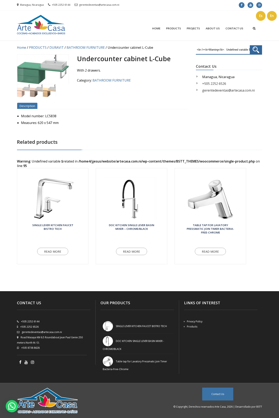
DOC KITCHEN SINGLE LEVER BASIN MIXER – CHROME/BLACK (131, 227)
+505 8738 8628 (30, 347)
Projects (193, 28)
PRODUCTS (173, 28)
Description (27, 106)
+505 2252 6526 (214, 83)
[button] (12, 406)
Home (156, 28)
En (272, 15)
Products (192, 326)
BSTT (259, 406)
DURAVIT (56, 47)
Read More (52, 251)
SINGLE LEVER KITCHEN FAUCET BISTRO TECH (52, 227)
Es (260, 15)
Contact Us (234, 28)
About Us (213, 28)
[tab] (28, 106)
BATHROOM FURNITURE (86, 47)
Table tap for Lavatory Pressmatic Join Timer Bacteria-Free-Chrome (210, 228)
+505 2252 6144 (61, 5)
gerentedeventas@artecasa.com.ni (99, 5)
